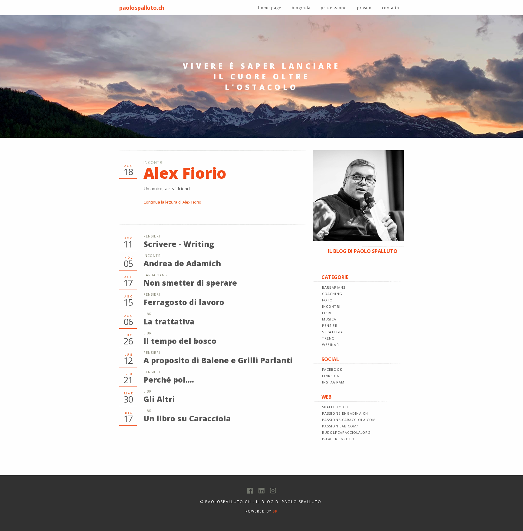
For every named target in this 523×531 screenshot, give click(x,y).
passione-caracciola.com (349, 419)
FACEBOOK (332, 369)
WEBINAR (330, 344)
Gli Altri (159, 399)
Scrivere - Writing (178, 244)
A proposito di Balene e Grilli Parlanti (218, 360)
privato (364, 7)
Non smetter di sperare (190, 282)
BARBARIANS (333, 287)
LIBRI (327, 312)
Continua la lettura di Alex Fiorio (172, 202)
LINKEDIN (331, 375)
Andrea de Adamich (182, 263)
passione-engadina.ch (345, 413)
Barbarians (155, 275)
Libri (148, 313)
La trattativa (169, 321)
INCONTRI (331, 306)
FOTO (327, 300)
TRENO (328, 338)
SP (275, 511)
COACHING (332, 293)
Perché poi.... (168, 379)
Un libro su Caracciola (187, 418)
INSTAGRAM (333, 382)
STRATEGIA (332, 332)
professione (334, 7)
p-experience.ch (338, 438)
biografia (301, 7)
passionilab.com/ (340, 426)
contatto (390, 7)
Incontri (153, 162)
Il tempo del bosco (179, 341)
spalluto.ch (335, 407)
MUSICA (329, 319)
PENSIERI (330, 325)
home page (269, 7)
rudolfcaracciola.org (346, 432)
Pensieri (151, 236)
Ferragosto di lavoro (183, 302)
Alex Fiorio (184, 173)
